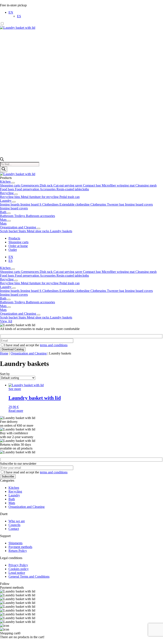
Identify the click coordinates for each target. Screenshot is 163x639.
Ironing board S (31, 204)
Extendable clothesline (74, 204)
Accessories (48, 189)
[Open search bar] (2, 160)
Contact (13, 528)
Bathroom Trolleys (13, 216)
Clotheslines (50, 204)
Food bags (7, 189)
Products (14, 238)
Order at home (18, 246)
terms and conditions (53, 345)
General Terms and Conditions (28, 576)
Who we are (16, 521)
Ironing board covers (139, 204)
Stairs (22, 231)
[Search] (3, 169)
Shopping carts (10, 185)
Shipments (15, 543)
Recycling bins (10, 197)
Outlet (12, 249)
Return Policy (17, 550)
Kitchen (5, 181)
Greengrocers (30, 185)
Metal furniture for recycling (40, 197)
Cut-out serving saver (68, 185)
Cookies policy (18, 569)
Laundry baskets (61, 231)
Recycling (7, 193)
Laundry (6, 200)
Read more (15, 410)
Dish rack (46, 185)
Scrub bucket (9, 231)
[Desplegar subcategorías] (13, 182)
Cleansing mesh (146, 185)
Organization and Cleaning (18, 227)
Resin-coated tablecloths (72, 189)
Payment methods (20, 547)
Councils (14, 525)
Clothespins (98, 204)
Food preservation (27, 189)
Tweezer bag (116, 204)
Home (4, 353)
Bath (3, 212)
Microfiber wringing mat (118, 185)
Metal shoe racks (38, 231)
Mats (3, 219)
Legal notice (16, 572)
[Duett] (81, 28)
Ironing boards (10, 204)
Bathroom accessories (40, 216)
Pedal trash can (69, 197)
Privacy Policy (18, 565)
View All (6, 321)
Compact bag (92, 185)
